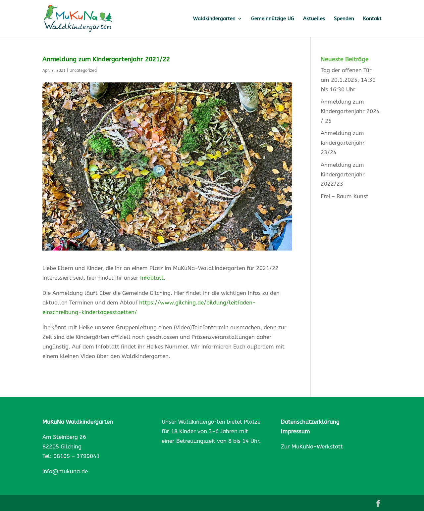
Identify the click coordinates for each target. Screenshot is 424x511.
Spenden (344, 19)
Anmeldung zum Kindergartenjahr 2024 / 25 (350, 111)
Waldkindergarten (214, 19)
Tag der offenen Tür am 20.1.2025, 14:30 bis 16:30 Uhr (348, 80)
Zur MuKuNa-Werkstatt (312, 446)
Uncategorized (83, 70)
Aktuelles (314, 19)
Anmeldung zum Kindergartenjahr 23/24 (343, 143)
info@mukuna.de (65, 471)
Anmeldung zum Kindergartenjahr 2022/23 (343, 174)
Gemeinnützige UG (272, 19)
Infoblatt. (151, 277)
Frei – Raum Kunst (344, 196)
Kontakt (372, 19)
